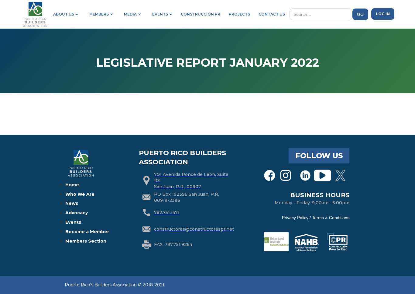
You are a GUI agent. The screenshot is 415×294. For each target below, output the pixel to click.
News (71, 203)
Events (73, 222)
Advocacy (76, 212)
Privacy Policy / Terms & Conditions (315, 217)
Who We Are (79, 194)
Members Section (85, 241)
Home (72, 184)
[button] (65, 14)
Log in (383, 14)
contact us (272, 14)
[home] (35, 14)
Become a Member (87, 231)
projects (239, 14)
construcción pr (200, 14)
